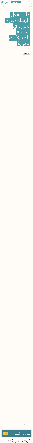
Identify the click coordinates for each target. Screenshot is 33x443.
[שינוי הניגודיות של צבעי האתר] (2, 2)
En (2, 6)
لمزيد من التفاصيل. (19, 434)
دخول (6, 2)
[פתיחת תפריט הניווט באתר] (30, 2)
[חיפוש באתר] (31, 6)
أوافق (5, 433)
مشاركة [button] (25, 53)
